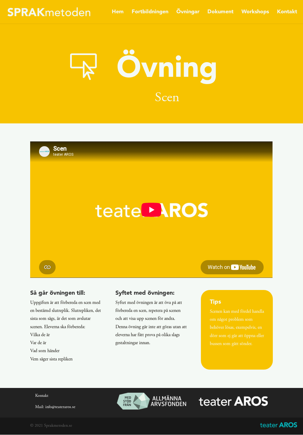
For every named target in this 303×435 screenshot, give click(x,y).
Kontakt (287, 13)
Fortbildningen (150, 13)
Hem (118, 13)
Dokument (220, 13)
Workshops (255, 13)
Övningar (187, 13)
